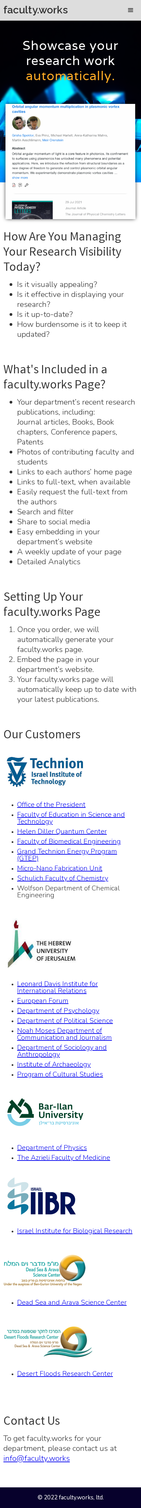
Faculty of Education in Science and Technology (71, 818)
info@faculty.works (36, 1458)
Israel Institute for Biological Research (74, 1231)
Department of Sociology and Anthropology (62, 1051)
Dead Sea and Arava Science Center (72, 1302)
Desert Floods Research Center (65, 1373)
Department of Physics (52, 1147)
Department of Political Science (65, 1020)
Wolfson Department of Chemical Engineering (68, 892)
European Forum (42, 1000)
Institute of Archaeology (54, 1064)
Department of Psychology (58, 1010)
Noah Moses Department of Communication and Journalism (64, 1034)
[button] (130, 10)
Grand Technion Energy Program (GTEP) (67, 855)
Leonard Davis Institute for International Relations (57, 987)
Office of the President (51, 804)
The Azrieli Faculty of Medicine (63, 1157)
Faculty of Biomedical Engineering (69, 841)
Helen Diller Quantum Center (62, 831)
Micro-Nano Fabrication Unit (59, 868)
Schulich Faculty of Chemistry (62, 878)
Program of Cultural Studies (60, 1074)
